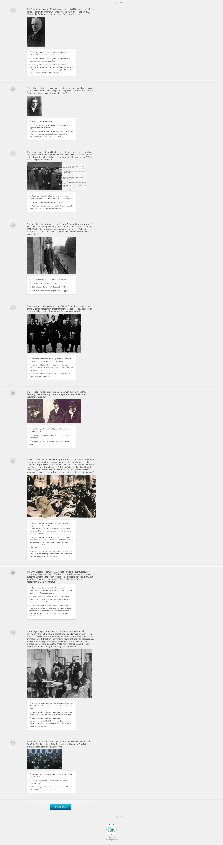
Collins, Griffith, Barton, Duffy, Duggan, (45, 283)
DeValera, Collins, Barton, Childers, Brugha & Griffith (50, 279)
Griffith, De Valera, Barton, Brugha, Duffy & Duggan (50, 291)
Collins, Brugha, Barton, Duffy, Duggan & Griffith (48, 287)
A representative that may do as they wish (47, 202)
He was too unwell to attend (42, 121)
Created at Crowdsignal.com (111, 839)
